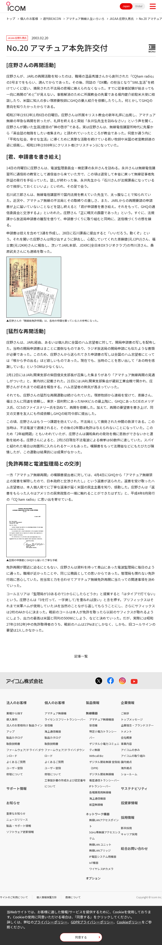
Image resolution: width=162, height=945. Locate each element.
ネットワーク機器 (97, 814)
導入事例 (11, 719)
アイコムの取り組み (133, 756)
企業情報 (127, 702)
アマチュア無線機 (55, 713)
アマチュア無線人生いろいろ (85, 18)
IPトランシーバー (100, 786)
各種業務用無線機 (100, 792)
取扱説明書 (13, 744)
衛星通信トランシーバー (104, 780)
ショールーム (129, 774)
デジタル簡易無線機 (101, 774)
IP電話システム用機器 (102, 857)
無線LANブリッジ (100, 850)
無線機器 (92, 713)
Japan (126, 6)
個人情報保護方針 (46, 897)
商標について (73, 897)
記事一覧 (81, 656)
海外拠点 (126, 768)
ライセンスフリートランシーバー (65, 719)
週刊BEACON (52, 18)
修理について (14, 774)
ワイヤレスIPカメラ (101, 869)
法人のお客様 (16, 702)
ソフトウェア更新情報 (20, 832)
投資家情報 (129, 802)
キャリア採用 (129, 834)
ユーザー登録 (14, 768)
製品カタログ (14, 738)
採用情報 (127, 817)
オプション (93, 878)
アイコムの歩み (130, 750)
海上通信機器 (53, 731)
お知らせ (13, 802)
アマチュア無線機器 (101, 719)
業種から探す (14, 713)
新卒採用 (126, 828)
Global (138, 6)
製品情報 (92, 702)
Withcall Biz (96, 756)
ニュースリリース (17, 820)
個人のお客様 (29, 18)
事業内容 (126, 744)
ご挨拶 (125, 713)
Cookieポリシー (129, 921)
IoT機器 (93, 863)
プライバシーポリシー (51, 921)
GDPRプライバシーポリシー (92, 921)
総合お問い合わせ (134, 848)
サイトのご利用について (14, 897)
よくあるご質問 (16, 762)
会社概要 (126, 738)
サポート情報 (16, 788)
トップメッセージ (132, 719)
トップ (10, 18)
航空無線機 (96, 805)
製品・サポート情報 (18, 826)
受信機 (49, 725)
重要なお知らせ (16, 813)
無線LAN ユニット (100, 844)
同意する (81, 937)
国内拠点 (126, 762)
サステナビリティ (134, 788)
